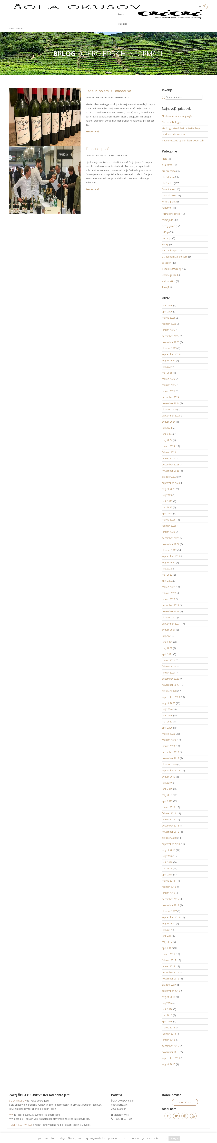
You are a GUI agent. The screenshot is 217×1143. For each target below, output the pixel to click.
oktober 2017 (169, 911)
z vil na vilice (168, 281)
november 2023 (170, 470)
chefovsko (167, 183)
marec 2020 (168, 733)
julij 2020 (167, 709)
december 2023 (170, 464)
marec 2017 (168, 954)
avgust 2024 (168, 421)
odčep (165, 232)
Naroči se (185, 1102)
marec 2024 (168, 446)
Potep (165, 244)
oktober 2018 (169, 837)
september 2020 (171, 697)
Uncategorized (170, 275)
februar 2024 (169, 452)
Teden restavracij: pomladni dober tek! (183, 140)
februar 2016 (169, 1033)
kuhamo (166, 207)
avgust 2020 (168, 703)
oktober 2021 (169, 617)
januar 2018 (168, 892)
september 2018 (171, 844)
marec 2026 (168, 317)
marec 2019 (168, 807)
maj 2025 (167, 372)
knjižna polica (169, 201)
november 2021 (170, 611)
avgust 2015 (168, 1064)
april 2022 (167, 580)
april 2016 (167, 1021)
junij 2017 (167, 935)
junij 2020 (167, 715)
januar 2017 (168, 966)
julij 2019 (167, 782)
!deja (164, 158)
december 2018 (170, 825)
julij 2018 (167, 856)
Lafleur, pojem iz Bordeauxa (108, 91)
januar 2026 (168, 329)
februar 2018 (169, 886)
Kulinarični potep (171, 213)
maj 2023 (167, 507)
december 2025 (170, 336)
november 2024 (170, 403)
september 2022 (171, 556)
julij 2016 (167, 1003)
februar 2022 (169, 593)
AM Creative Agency (198, 1134)
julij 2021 (167, 635)
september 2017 (171, 917)
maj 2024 (167, 440)
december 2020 (170, 678)
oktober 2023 (169, 476)
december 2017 (170, 899)
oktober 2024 (169, 409)
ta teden (166, 262)
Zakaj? (165, 287)
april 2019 (167, 801)
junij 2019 (167, 788)
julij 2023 (167, 495)
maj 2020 (167, 721)
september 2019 (171, 770)
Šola (121, 15)
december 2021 (170, 605)
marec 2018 (168, 880)
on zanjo (167, 238)
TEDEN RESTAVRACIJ (21, 1124)
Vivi (11, 28)
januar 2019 (168, 819)
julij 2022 (167, 568)
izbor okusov (169, 195)
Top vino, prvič (97, 149)
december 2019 (170, 752)
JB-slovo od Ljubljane (173, 134)
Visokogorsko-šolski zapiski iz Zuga (181, 128)
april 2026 (167, 311)
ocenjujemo (168, 226)
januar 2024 (168, 458)
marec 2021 (168, 660)
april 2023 (167, 513)
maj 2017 (167, 941)
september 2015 (171, 1058)
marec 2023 (168, 519)
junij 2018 (167, 862)
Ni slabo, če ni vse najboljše (177, 116)
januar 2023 (168, 531)
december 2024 (170, 397)
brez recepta (169, 171)
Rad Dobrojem (170, 250)
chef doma (168, 177)
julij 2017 (167, 929)
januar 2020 (168, 746)
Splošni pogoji (16, 1134)
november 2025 (170, 342)
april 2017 (167, 948)
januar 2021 (168, 672)
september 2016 (171, 990)
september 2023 (171, 482)
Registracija (200, 18)
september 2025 (171, 354)
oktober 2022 (169, 550)
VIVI (11, 1114)
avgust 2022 (168, 562)
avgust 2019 (168, 776)
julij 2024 (167, 427)
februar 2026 (169, 323)
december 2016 (170, 972)
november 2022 (170, 544)
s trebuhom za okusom (175, 256)
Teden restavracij (171, 268)
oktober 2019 (169, 764)
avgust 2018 (168, 850)
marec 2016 (168, 1027)
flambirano (168, 189)
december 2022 (170, 538)
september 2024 (171, 415)
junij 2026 (167, 305)
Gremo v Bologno (172, 122)
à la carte (167, 164)
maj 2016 (167, 1015)
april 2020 (167, 727)
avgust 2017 (168, 923)
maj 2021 (167, 648)
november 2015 (170, 1052)
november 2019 (170, 758)
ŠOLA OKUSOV (17, 1100)
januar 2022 (168, 599)
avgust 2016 (168, 997)
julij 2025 (167, 366)
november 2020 (170, 684)
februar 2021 (169, 666)
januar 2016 (168, 1039)
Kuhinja (122, 24)
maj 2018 (167, 868)
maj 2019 (167, 795)
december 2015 (170, 1045)
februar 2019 (169, 813)
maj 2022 (167, 574)
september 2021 (171, 623)
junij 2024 (167, 434)
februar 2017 (169, 960)
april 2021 (167, 654)
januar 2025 (168, 391)
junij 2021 (167, 642)
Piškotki (30, 1134)
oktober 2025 (169, 348)
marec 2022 (168, 586)
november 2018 (170, 831)
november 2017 (170, 905)
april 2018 (167, 874)
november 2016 (170, 978)
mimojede (167, 219)
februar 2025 (169, 385)
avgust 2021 (168, 629)
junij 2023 (167, 501)
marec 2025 (168, 378)
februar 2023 (169, 525)
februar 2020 (169, 739)
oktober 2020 (169, 691)
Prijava (200, 13)
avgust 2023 (168, 489)
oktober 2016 (169, 984)
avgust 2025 (168, 360)
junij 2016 (167, 1009)
